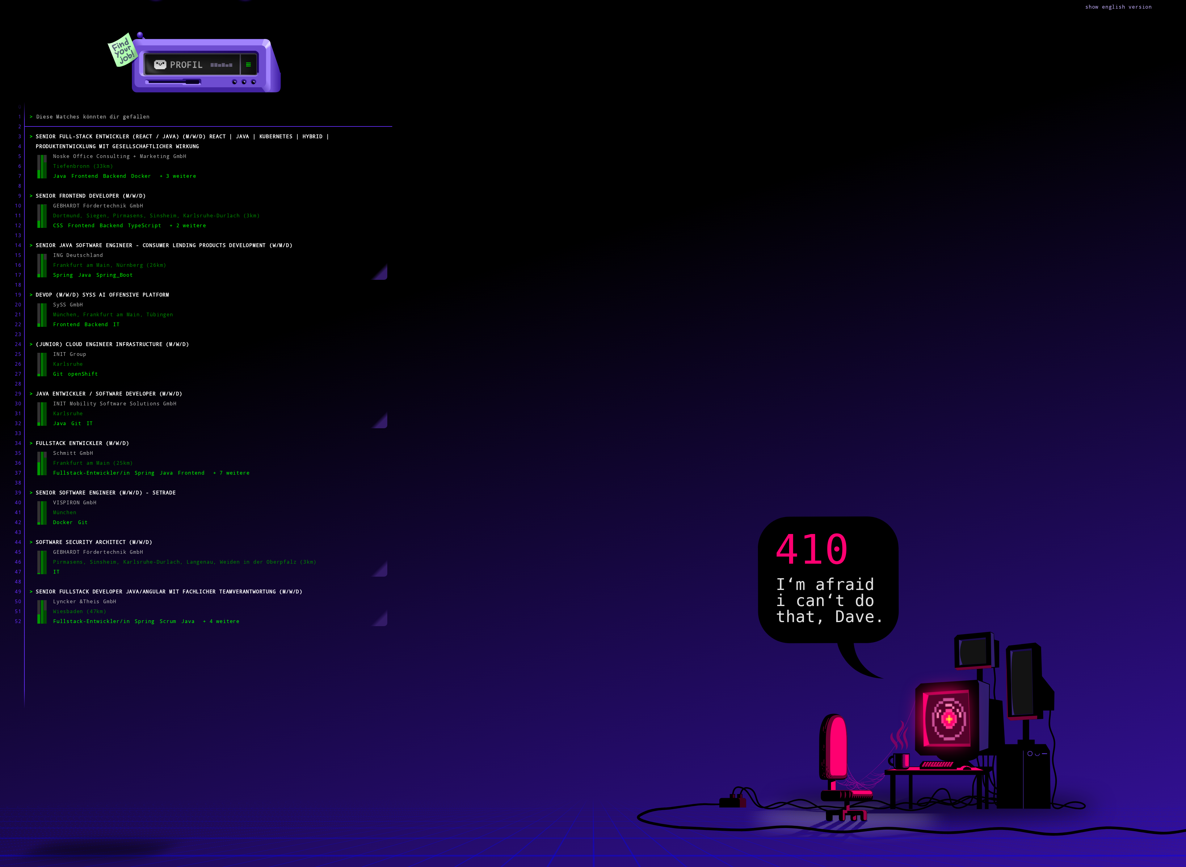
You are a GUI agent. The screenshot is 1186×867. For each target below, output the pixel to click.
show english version (1118, 6)
